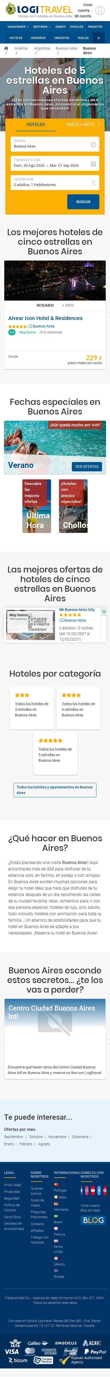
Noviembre (57, 1137)
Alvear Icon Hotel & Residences (45, 318)
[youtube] (93, 1190)
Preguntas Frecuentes (39, 1214)
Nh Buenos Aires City (77, 609)
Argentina (42, 48)
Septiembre (13, 1137)
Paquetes (95, 27)
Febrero (25, 1144)
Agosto (44, 1144)
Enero (9, 1144)
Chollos (76, 27)
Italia (62, 1197)
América (21, 48)
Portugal (60, 1190)
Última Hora (38, 520)
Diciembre (80, 1137)
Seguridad (11, 1198)
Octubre (35, 1137)
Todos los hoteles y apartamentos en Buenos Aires (55, 790)
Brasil (58, 1222)
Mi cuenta (82, 16)
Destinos (40, 27)
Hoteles (16, 38)
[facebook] (81, 1190)
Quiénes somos (37, 1191)
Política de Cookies (12, 1207)
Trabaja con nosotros (40, 1240)
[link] (55, 315)
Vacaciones (16, 27)
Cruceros (38, 38)
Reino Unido (58, 1249)
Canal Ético (12, 1217)
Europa (59, 1277)
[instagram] (86, 1190)
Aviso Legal (12, 1185)
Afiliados (37, 1231)
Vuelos (83, 38)
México (59, 1264)
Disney (61, 27)
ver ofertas (87, 466)
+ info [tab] (67, 305)
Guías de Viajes (37, 1203)
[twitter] (99, 1190)
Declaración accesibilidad (14, 1226)
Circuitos (61, 38)
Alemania (61, 1210)
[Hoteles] (6, 48)
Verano (21, 465)
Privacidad (12, 1192)
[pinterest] (105, 1190)
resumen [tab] (45, 305)
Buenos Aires (66, 48)
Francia (59, 1234)
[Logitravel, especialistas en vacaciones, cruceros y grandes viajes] (39, 8)
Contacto (37, 1224)
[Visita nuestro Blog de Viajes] (93, 1223)
